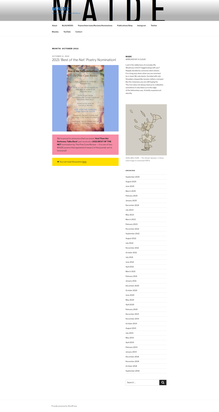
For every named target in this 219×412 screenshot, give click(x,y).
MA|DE (61, 9)
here (84, 162)
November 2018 (132, 361)
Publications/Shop (124, 25)
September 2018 (132, 371)
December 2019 (132, 314)
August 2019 (131, 328)
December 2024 (132, 205)
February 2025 (132, 196)
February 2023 (132, 224)
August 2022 (131, 238)
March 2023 (131, 219)
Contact (78, 32)
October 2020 (131, 290)
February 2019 (131, 347)
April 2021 (130, 267)
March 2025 (131, 191)
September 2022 (132, 233)
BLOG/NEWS (67, 25)
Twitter (154, 25)
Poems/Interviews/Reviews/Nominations (95, 25)
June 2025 (130, 186)
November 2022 (132, 229)
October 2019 (131, 323)
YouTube (67, 32)
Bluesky (55, 32)
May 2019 (130, 338)
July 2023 (129, 210)
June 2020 (130, 295)
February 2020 (132, 309)
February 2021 (131, 276)
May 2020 (130, 300)
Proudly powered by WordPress (64, 406)
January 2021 (131, 281)
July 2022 (129, 243)
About (54, 25)
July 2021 (129, 257)
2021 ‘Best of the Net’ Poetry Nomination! (84, 60)
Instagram (141, 25)
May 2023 (130, 215)
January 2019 (131, 352)
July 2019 (129, 333)
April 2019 (130, 342)
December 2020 (132, 286)
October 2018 (131, 366)
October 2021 (131, 252)
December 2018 (132, 357)
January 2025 (131, 200)
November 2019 (132, 319)
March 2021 (130, 271)
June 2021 (130, 262)
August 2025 (131, 181)
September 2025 (133, 177)
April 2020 (130, 304)
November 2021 (132, 248)
